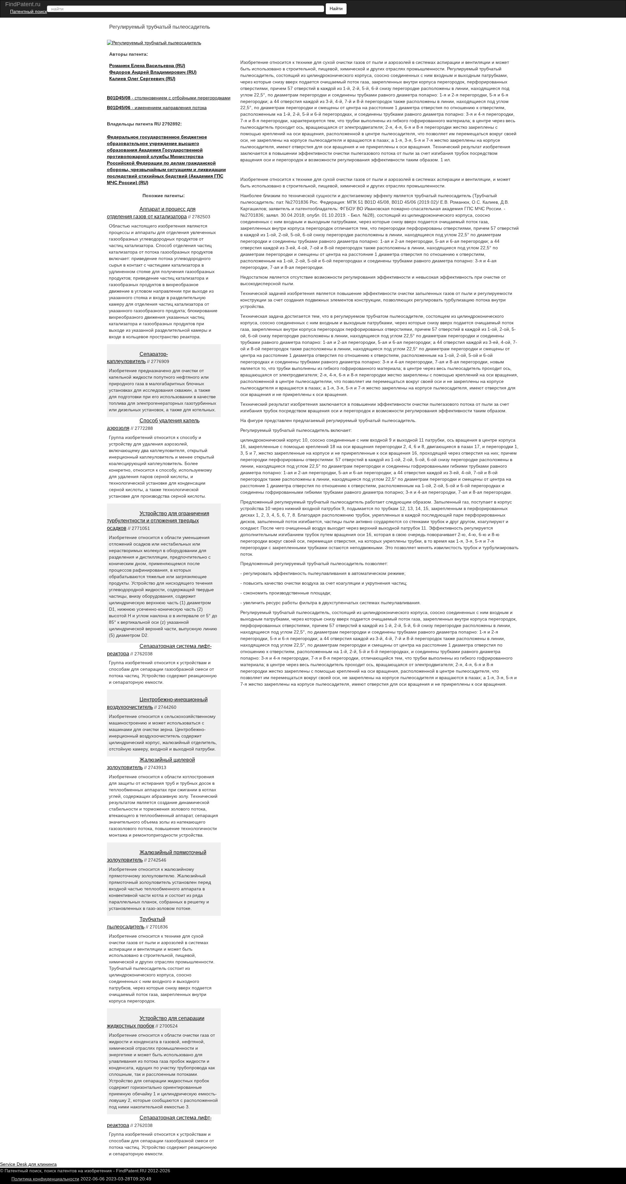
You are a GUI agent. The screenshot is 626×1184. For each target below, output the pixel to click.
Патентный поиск (28, 11)
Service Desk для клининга (28, 1164)
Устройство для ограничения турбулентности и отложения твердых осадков (158, 521)
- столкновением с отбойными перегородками (169, 97)
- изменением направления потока (157, 107)
